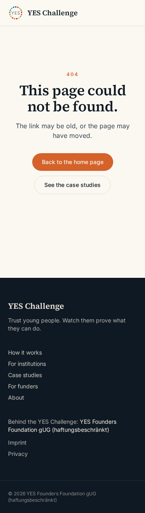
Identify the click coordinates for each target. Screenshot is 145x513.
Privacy (18, 453)
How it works (25, 352)
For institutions (27, 363)
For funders (23, 386)
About (16, 397)
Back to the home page (73, 161)
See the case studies (72, 184)
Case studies (25, 374)
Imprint (17, 442)
